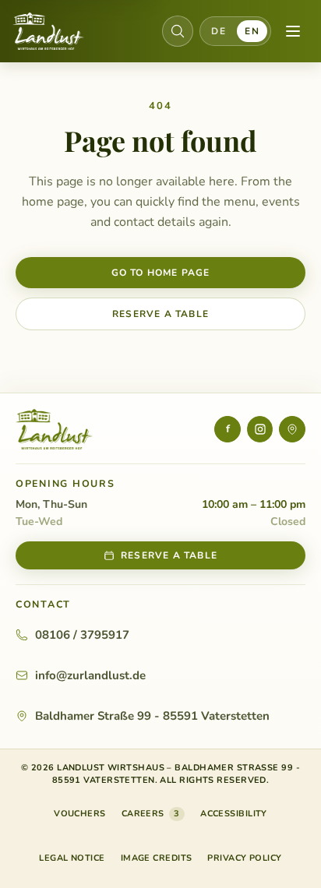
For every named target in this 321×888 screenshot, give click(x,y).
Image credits (156, 858)
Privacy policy (244, 858)
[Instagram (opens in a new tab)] (260, 429)
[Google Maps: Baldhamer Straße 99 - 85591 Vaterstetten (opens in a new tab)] (292, 429)
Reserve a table (160, 314)
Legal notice (71, 858)
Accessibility (233, 813)
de (218, 31)
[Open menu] (293, 31)
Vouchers (80, 817)
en (252, 31)
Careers (151, 813)
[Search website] (177, 31)
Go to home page (160, 272)
